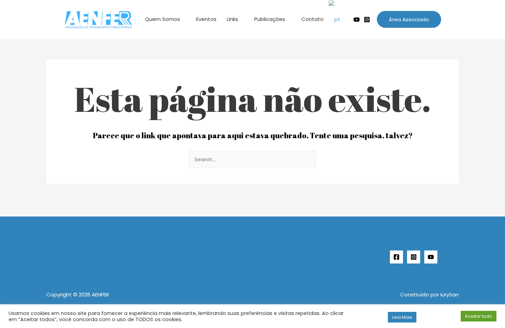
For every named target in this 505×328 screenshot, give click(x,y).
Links (232, 19)
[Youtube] (357, 19)
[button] (409, 19)
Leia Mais (402, 317)
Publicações (269, 19)
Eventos (206, 19)
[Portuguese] (338, 19)
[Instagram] (367, 19)
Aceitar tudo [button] (478, 316)
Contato (312, 19)
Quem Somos (162, 19)
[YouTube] (430, 256)
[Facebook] (396, 256)
